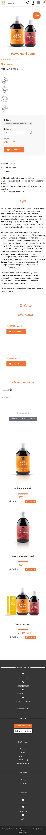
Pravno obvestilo (29, 829)
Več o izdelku (17, 331)
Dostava (23, 749)
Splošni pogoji (23, 760)
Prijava (23, 780)
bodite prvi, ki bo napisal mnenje (23, 418)
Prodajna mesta (23, 709)
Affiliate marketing (23, 763)
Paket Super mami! (23, 624)
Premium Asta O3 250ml (23, 556)
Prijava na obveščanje (23, 731)
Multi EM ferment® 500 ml (23, 289)
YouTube (23, 819)
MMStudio (23, 832)
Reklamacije (23, 756)
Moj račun (23, 783)
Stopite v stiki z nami (23, 726)
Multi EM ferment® (22, 488)
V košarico (15, 149)
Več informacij (17, 501)
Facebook (23, 804)
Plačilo (23, 753)
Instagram (23, 811)
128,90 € (23, 633)
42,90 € (23, 497)
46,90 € (23, 565)
